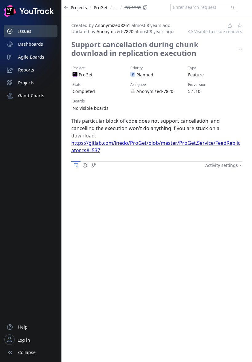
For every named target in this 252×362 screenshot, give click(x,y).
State (77, 84)
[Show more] (239, 49)
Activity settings (221, 165)
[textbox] (199, 7)
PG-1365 (132, 7)
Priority (136, 68)
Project (79, 68)
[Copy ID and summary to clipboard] (145, 7)
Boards (79, 101)
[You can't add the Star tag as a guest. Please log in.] (239, 25)
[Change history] (84, 165)
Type (192, 68)
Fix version (197, 84)
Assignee (138, 84)
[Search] (231, 7)
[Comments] (76, 165)
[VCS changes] (93, 165)
